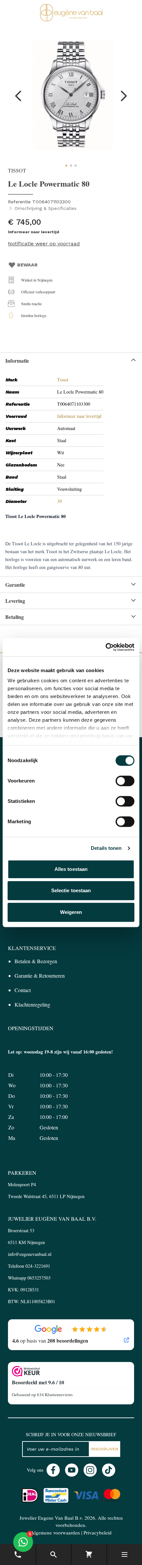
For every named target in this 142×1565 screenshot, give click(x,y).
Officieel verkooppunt (38, 291)
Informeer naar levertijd (79, 416)
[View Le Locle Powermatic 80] (66, 166)
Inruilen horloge (33, 315)
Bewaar (27, 264)
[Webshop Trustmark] (71, 1371)
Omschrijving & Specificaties (46, 208)
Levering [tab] (15, 600)
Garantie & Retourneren (40, 975)
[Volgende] (123, 96)
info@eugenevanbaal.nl (30, 1254)
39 (59, 501)
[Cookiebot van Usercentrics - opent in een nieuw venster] (105, 647)
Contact (23, 990)
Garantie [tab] (15, 584)
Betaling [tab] (14, 617)
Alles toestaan (71, 869)
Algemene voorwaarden (55, 1532)
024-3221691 (37, 1266)
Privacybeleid (98, 1532)
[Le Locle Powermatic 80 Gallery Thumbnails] (71, 166)
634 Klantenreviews (55, 1394)
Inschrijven (104, 1449)
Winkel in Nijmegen (37, 280)
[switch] (125, 781)
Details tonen (106, 848)
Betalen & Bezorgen (36, 961)
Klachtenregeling (32, 1004)
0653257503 (39, 1278)
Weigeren (71, 912)
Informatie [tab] (17, 360)
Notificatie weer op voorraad (44, 243)
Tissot (62, 379)
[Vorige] (18, 96)
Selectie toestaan (71, 890)
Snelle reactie (31, 303)
